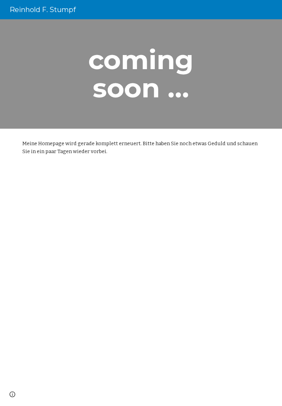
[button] (12, 394)
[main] (141, 74)
